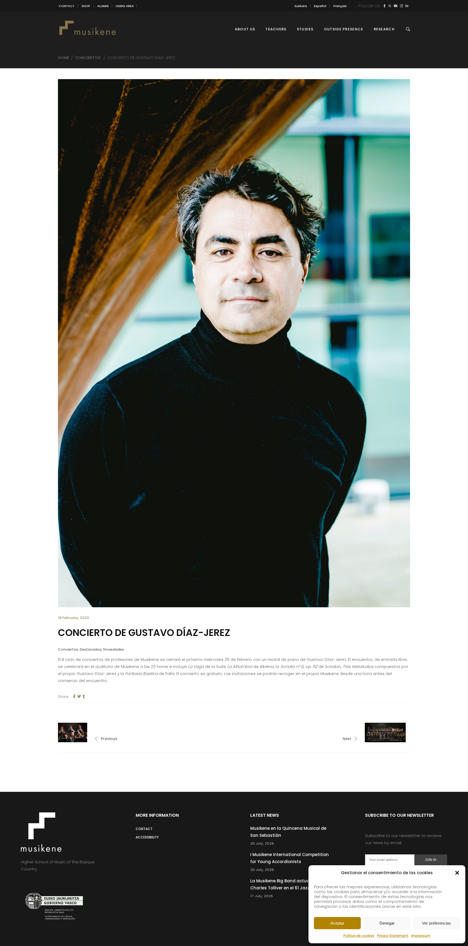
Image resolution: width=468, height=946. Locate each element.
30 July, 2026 (262, 843)
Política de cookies (358, 935)
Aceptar (337, 923)
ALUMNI (103, 6)
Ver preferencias (436, 923)
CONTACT (66, 6)
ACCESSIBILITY (147, 837)
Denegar (387, 923)
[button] (457, 873)
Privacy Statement (392, 935)
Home (63, 57)
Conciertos (87, 57)
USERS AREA (125, 6)
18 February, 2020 (73, 617)
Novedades (113, 649)
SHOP (86, 6)
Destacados (91, 649)
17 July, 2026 (261, 896)
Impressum (420, 935)
